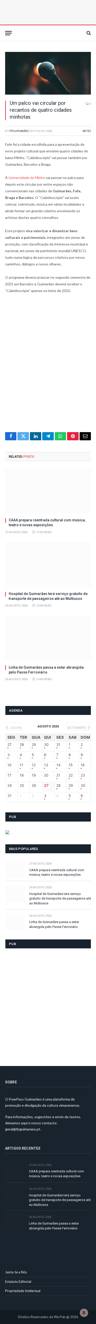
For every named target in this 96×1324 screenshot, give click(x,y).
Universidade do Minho (26, 177)
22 (71, 775)
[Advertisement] (48, 366)
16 (83, 765)
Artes (86, 130)
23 (83, 775)
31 (58, 745)
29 (34, 745)
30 (46, 745)
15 (71, 765)
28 (22, 745)
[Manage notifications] (84, 1313)
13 (46, 765)
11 (21, 765)
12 (34, 765)
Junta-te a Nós (16, 1272)
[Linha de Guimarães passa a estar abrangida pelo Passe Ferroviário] (48, 638)
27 (9, 745)
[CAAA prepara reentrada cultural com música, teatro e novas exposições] (48, 491)
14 (58, 765)
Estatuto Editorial (18, 1282)
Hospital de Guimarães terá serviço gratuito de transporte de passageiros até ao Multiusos (60, 898)
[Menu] (8, 33)
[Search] (88, 33)
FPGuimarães (19, 130)
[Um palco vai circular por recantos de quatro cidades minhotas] (48, 73)
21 (58, 775)
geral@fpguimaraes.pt (22, 1129)
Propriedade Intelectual (22, 1291)
